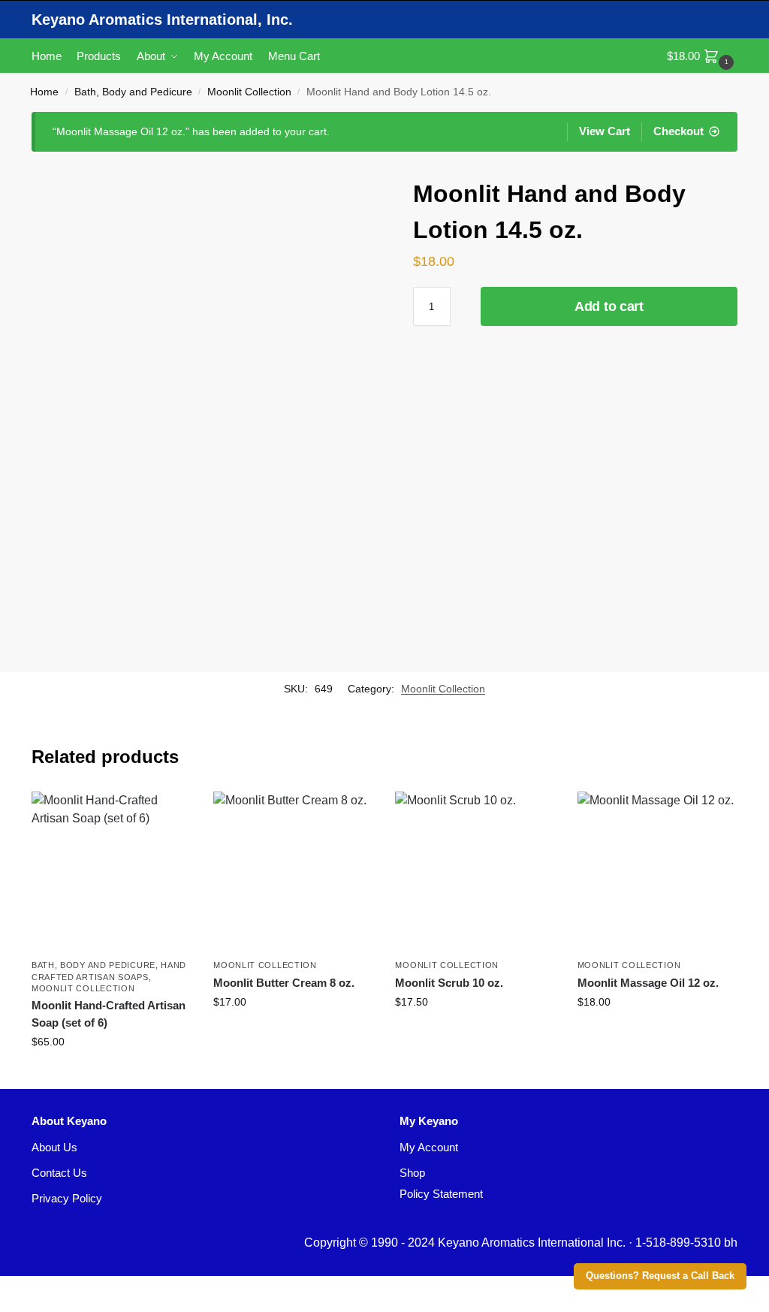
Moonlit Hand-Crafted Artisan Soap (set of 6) (108, 1014)
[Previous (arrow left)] (4, 1306)
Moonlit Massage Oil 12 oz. (648, 982)
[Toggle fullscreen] (16, 1288)
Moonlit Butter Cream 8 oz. (283, 982)
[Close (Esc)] (40, 1288)
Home (44, 92)
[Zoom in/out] (4, 1288)
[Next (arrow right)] (16, 1306)
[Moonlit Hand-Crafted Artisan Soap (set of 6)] (111, 871)
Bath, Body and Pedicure (133, 92)
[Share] (28, 1288)
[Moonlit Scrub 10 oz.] (474, 871)
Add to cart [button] (111, 1074)
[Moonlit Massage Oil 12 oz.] (657, 871)
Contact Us (59, 1172)
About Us (54, 1147)
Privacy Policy (67, 1198)
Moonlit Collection (249, 92)
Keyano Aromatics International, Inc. (162, 19)
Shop (412, 1172)
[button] (702, 56)
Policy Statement (441, 1193)
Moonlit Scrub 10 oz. (449, 982)
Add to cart (609, 306)
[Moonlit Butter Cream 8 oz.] (292, 871)
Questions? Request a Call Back (660, 1276)
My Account (429, 1147)
